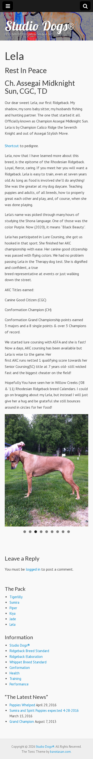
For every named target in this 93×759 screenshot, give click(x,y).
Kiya (13, 613)
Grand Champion (22, 721)
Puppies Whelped (22, 705)
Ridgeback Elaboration (26, 656)
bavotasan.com (60, 752)
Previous (10, 469)
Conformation (20, 667)
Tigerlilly (16, 597)
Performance (19, 684)
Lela (13, 624)
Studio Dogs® (40, 25)
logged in (33, 569)
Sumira (14, 602)
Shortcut (12, 145)
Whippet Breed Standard (28, 662)
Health (15, 673)
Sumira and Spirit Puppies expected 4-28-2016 (44, 710)
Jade (13, 619)
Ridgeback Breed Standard (29, 651)
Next (82, 469)
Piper (13, 608)
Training (15, 678)
